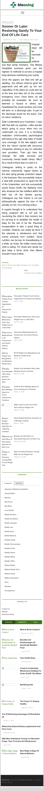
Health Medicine (10, 536)
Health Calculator (11, 523)
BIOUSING (21, 780)
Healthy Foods (10, 548)
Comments (22, 622)
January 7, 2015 (26, 688)
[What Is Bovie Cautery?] (10, 629)
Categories (8, 483)
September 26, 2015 (9, 733)
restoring (26, 40)
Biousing (5, 780)
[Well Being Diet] (10, 684)
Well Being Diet (26, 685)
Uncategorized (10, 590)
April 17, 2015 (25, 677)
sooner (36, 40)
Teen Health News (27, 658)
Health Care (9, 527)
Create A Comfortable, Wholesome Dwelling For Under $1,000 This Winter (30, 671)
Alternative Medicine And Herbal (16, 489)
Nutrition (8, 586)
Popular (8, 622)
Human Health (10, 565)
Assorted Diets (10, 493)
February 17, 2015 (8, 720)
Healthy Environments (12, 544)
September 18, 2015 (27, 707)
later (21, 40)
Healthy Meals (10, 557)
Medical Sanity (8, 22)
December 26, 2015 (9, 40)
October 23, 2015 (26, 662)
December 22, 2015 (27, 633)
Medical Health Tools (12, 569)
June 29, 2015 (25, 651)
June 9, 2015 (7, 745)
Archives (19, 483)
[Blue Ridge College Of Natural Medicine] (10, 751)
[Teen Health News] (9, 658)
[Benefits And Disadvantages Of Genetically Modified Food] (10, 640)
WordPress (29, 780)
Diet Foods (8, 502)
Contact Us (6, 609)
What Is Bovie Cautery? (30, 630)
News (7, 582)
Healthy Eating (10, 540)
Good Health (9, 510)
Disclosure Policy (8, 614)
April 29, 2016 (25, 757)
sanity (31, 40)
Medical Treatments (11, 578)
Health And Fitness (11, 519)
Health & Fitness (10, 514)
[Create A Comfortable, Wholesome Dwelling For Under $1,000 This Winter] (10, 668)
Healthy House (10, 552)
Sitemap (5, 611)
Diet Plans (8, 506)
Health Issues (9, 531)
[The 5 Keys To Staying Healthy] (10, 701)
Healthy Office (10, 561)
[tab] (8, 483)
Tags (35, 622)
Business (8, 498)
